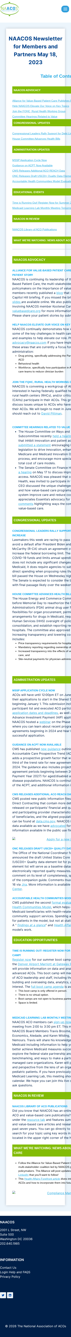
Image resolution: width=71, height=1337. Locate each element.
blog (59, 293)
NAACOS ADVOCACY (27, 90)
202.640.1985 (10, 1243)
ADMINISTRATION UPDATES (32, 149)
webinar (45, 722)
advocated (58, 826)
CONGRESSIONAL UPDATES (32, 122)
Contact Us (8, 1267)
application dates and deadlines (35, 713)
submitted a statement (34, 445)
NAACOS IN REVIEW (26, 218)
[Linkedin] (10, 1295)
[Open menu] (65, 9)
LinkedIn (23, 1174)
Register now (21, 959)
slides (16, 302)
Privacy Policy (10, 1276)
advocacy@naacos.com (29, 342)
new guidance (51, 749)
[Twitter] (3, 1295)
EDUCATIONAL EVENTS (29, 192)
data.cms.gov (45, 821)
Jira (24, 884)
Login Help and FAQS (15, 1272)
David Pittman (51, 413)
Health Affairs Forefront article (42, 1178)
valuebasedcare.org (26, 311)
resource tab (36, 1120)
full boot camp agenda (47, 986)
